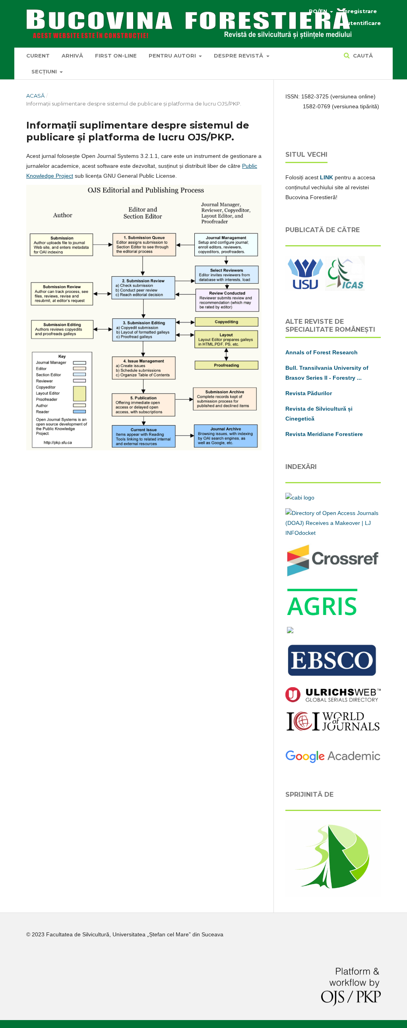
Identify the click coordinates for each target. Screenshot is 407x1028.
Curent (38, 55)
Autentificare (362, 23)
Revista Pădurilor (308, 393)
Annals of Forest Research (321, 352)
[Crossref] (333, 576)
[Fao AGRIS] (322, 616)
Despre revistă (239, 55)
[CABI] (299, 497)
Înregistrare (360, 11)
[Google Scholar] (333, 762)
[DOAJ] (333, 533)
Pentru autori (173, 55)
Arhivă (72, 55)
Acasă (35, 95)
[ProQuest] (290, 631)
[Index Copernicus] (333, 729)
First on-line (116, 55)
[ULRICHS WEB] (333, 700)
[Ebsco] (333, 676)
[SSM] (333, 895)
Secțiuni (44, 71)
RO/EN (319, 11)
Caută (362, 55)
